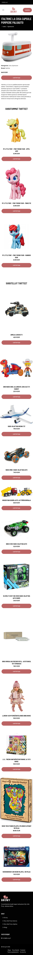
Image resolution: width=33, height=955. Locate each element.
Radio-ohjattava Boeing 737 (16, 426)
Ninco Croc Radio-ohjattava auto (16, 544)
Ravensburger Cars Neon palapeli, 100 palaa (16, 872)
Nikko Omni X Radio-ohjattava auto (16, 470)
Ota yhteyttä (15, 950)
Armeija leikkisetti (17, 335)
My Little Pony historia (10, 921)
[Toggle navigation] (3, 9)
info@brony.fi (5, 2)
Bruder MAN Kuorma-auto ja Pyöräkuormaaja (16, 500)
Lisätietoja (16, 77)
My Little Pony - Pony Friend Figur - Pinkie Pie (16, 203)
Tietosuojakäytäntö (13, 952)
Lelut (4, 26)
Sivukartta (23, 952)
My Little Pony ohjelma (10, 924)
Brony (6, 917)
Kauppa (27, 10)
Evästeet (22, 950)
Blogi (5, 927)
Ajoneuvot (11, 26)
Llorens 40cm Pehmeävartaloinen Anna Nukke (16, 716)
